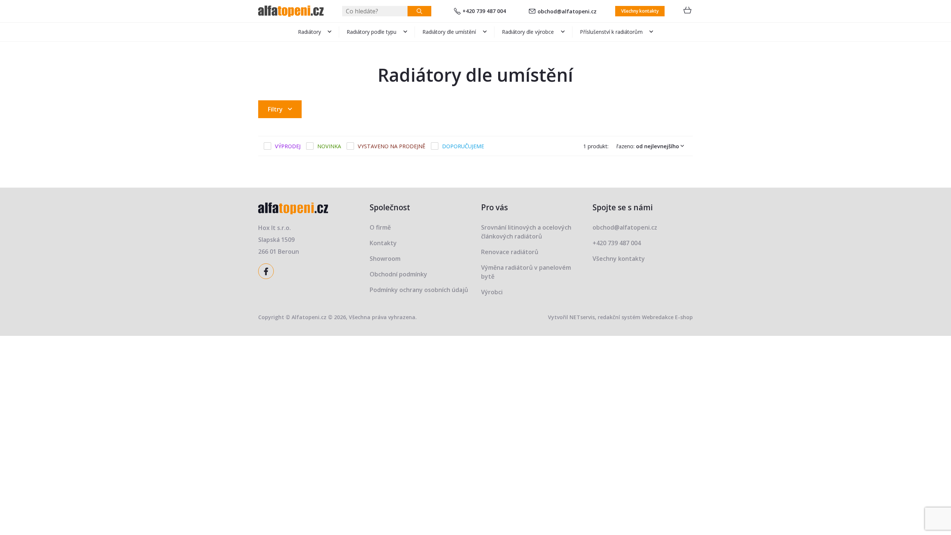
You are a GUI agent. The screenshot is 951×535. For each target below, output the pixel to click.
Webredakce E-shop (667, 317)
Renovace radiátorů (509, 252)
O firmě (380, 227)
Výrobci (492, 292)
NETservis (582, 317)
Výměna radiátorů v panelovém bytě (526, 272)
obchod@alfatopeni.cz (567, 11)
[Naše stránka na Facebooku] (267, 271)
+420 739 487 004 (484, 10)
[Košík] (687, 11)
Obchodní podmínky (398, 274)
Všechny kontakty (640, 11)
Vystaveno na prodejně (391, 146)
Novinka (329, 146)
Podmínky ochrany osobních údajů (419, 290)
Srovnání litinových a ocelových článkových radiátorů (526, 231)
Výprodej (288, 146)
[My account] (419, 11)
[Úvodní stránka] (291, 11)
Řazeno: (647, 146)
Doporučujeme (463, 146)
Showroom (385, 258)
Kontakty (383, 243)
